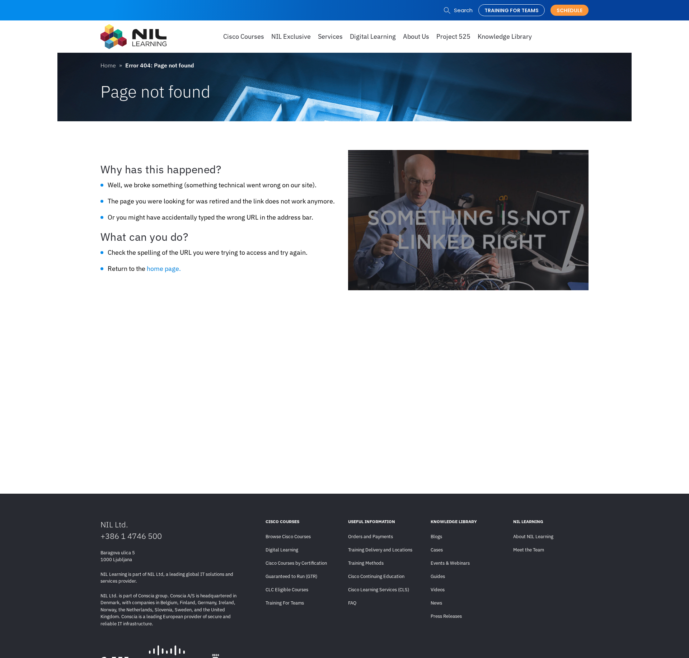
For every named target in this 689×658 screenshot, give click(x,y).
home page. (164, 268)
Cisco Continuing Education (376, 576)
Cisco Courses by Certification (296, 563)
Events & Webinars (450, 563)
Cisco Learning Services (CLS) (378, 590)
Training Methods (366, 563)
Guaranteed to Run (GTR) (291, 576)
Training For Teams (285, 603)
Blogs (436, 537)
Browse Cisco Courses (288, 537)
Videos (438, 590)
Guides (438, 576)
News (436, 603)
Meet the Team (528, 550)
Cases (437, 550)
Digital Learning (282, 550)
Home (108, 65)
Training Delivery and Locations (380, 550)
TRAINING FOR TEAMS (511, 10)
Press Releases (446, 616)
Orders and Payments (370, 537)
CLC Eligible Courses (287, 590)
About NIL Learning (533, 537)
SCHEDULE (569, 10)
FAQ (352, 603)
